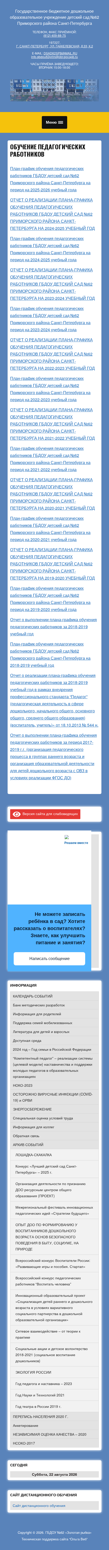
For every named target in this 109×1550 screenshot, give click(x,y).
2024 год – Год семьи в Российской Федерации (52, 1049)
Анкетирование (25, 1425)
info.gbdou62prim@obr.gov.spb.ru (54, 56)
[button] (54, 122)
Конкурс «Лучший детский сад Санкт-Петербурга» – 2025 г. (46, 1169)
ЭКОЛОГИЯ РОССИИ (33, 1372)
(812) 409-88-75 (54, 35)
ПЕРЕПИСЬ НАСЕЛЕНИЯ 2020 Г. (40, 1416)
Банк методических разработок (39, 1004)
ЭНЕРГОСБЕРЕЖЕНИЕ (32, 1109)
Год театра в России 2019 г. (38, 1406)
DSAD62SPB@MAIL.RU (60, 53)
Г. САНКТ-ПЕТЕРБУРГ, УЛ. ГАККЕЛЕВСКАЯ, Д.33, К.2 (54, 46)
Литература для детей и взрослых (41, 1031)
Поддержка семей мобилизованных (42, 1022)
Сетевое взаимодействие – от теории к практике (47, 1334)
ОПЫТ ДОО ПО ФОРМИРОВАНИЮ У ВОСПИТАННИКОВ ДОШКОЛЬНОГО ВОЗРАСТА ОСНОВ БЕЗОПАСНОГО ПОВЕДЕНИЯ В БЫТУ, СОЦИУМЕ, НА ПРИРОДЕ (47, 1236)
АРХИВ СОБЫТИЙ (28, 1144)
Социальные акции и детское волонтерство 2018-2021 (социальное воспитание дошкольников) (51, 1354)
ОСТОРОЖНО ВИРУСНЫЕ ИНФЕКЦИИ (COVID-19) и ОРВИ (53, 1097)
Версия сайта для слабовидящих (49, 813)
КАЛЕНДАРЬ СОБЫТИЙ (32, 996)
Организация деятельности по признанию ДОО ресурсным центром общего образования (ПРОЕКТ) (50, 1189)
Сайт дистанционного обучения (39, 1505)
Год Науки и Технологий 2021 (40, 1394)
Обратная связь (26, 1135)
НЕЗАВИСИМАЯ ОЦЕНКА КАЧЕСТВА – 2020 (49, 1434)
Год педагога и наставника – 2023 (43, 1383)
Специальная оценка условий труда (43, 1117)
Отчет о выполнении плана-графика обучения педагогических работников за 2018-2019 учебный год (53, 627)
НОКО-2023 (22, 1085)
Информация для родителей (37, 1013)
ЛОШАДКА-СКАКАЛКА (33, 1154)
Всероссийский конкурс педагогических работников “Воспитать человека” (48, 1280)
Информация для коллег (33, 1126)
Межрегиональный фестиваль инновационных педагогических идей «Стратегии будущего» (54, 1210)
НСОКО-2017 (24, 1443)
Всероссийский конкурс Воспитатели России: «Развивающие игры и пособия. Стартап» (52, 1263)
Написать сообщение (49, 958)
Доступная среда (27, 1040)
